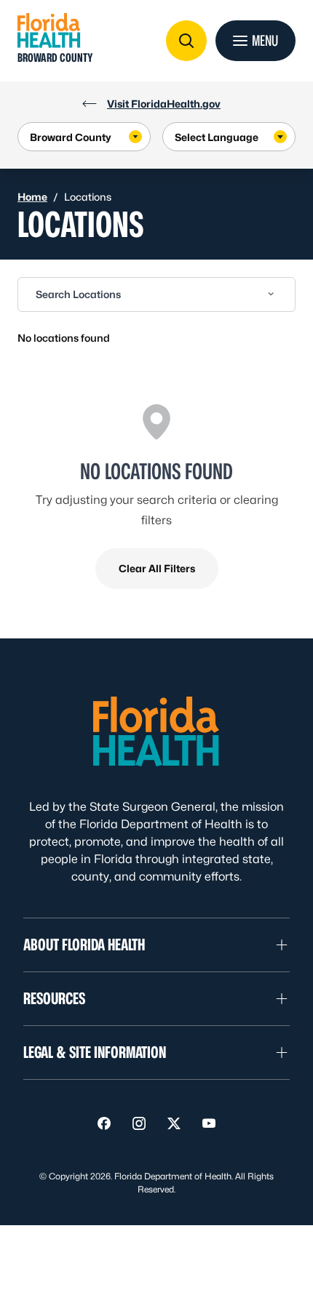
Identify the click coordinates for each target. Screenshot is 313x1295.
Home (32, 197)
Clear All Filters (157, 568)
